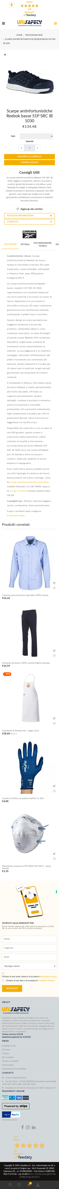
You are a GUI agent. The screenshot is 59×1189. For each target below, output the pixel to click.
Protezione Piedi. (16, 516)
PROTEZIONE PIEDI (34, 35)
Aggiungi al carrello (29, 157)
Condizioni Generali (46, 981)
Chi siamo (6, 1050)
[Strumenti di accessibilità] (11, 4)
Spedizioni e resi (9, 1046)
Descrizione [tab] (10, 244)
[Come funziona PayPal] (11, 1114)
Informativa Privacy (48, 977)
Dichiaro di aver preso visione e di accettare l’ (29, 977)
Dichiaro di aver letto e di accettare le (30, 981)
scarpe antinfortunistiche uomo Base (29, 482)
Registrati (12, 988)
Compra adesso (29, 163)
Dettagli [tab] (25, 244)
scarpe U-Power (18, 491)
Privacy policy (8, 1065)
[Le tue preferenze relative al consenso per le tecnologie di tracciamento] (56, 891)
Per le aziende (8, 1057)
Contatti (5, 1054)
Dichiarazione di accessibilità (14, 1069)
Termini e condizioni (10, 1061)
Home (19, 35)
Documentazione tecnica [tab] (43, 244)
